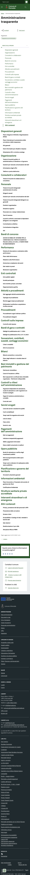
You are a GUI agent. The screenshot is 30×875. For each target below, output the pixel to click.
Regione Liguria (5, 2)
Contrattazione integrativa (10, 227)
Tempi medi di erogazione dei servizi (13, 415)
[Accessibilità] (4, 870)
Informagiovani (5, 819)
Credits (10, 865)
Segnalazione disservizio (7, 841)
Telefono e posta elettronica (11, 171)
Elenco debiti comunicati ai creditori (13, 445)
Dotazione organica (8, 209)
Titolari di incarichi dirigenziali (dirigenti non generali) (16, 201)
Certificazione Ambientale (10, 487)
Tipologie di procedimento (10, 298)
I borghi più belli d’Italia (7, 755)
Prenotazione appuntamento (9, 843)
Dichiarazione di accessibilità (8, 835)
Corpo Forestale (5, 795)
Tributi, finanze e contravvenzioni (10, 661)
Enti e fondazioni (5, 620)
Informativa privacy (6, 830)
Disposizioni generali (11, 131)
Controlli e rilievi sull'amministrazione (11, 383)
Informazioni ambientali (13, 478)
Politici (3, 628)
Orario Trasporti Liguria (7, 800)
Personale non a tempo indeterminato (14, 212)
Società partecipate (8, 280)
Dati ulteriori (6, 523)
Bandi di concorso (9, 234)
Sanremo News (5, 814)
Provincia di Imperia (6, 790)
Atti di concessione (8, 348)
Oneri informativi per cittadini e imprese (14, 149)
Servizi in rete (7, 425)
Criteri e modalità (8, 344)
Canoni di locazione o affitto (11, 373)
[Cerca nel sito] (25, 7)
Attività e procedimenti (12, 290)
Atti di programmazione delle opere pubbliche (13, 459)
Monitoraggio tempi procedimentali (13, 301)
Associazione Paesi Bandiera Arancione (11, 752)
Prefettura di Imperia (6, 824)
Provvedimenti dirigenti (10, 317)
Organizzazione (8, 155)
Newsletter (4, 856)
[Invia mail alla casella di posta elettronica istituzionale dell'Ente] (10, 705)
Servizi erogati (8, 405)
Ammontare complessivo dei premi (13, 263)
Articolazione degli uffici (10, 168)
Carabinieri (4, 750)
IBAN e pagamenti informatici (11, 442)
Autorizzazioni (5, 648)
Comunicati (4, 676)
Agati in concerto (5, 760)
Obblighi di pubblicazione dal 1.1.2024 (14, 331)
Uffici (2, 631)
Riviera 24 (4, 816)
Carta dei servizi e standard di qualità (14, 409)
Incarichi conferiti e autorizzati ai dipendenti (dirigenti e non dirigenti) (16, 220)
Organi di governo (6, 623)
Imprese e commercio (7, 659)
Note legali (4, 832)
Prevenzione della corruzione (11, 511)
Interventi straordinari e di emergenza (14, 498)
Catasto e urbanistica (7, 651)
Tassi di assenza (7, 215)
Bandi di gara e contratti (13, 327)
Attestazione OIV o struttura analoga (13, 152)
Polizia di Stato (5, 792)
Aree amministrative (6, 615)
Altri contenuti (8, 504)
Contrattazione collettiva (10, 224)
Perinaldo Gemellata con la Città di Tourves (13, 822)
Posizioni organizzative (9, 205)
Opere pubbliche (9, 448)
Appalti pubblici (5, 645)
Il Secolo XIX (4, 808)
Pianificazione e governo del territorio (15, 469)
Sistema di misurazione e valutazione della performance (15, 252)
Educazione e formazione (8, 653)
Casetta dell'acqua (6, 782)
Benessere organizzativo (10, 270)
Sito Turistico (4, 742)
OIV (4, 231)
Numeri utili (4, 713)
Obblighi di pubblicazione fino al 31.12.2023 (16, 335)
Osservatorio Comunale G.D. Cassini (11, 747)
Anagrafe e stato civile (7, 643)
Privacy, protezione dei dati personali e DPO (15, 508)
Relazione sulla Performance (11, 260)
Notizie (3, 673)
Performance (7, 247)
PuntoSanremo (5, 811)
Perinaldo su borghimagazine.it (9, 779)
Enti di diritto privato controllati (12, 284)
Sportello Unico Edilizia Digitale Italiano (11, 771)
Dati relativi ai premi (9, 266)
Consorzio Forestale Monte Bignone (11, 766)
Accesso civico (7, 514)
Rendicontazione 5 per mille (11, 526)
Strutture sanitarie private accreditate (14, 492)
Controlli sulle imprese (12, 320)
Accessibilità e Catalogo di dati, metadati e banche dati (15, 519)
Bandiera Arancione (6, 744)
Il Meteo (3, 806)
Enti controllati (8, 273)
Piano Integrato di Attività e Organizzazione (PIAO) (15, 136)
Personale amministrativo (8, 625)
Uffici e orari (4, 711)
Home (2, 13)
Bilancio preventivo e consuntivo (12, 355)
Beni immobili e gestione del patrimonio (15, 365)
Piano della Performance (10, 256)
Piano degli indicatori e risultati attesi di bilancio (14, 359)
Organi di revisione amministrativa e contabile (13, 397)
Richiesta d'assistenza (7, 845)
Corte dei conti (7, 401)
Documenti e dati (5, 617)
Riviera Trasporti (5, 798)
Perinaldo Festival (6, 758)
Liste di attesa (7, 419)
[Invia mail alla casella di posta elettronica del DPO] (10, 723)
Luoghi (3, 685)
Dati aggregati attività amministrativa (14, 294)
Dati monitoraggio (6, 863)
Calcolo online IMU (6, 768)
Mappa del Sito (22, 865)
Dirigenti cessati (7, 193)
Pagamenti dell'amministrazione (11, 430)
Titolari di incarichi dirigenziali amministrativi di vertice (11, 189)
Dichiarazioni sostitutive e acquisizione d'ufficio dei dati (14, 305)
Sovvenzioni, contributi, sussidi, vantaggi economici (14, 339)
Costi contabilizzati (8, 412)
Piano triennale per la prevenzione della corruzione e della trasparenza (14, 141)
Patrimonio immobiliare (10, 370)
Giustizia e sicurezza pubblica (9, 656)
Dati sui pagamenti (8, 435)
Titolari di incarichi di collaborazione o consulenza (14, 180)
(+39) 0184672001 (11, 703)
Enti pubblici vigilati (8, 277)
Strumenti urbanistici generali (11, 475)
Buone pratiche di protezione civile (10, 827)
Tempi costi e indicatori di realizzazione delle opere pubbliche (16, 464)
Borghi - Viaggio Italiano (7, 776)
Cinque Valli (4, 803)
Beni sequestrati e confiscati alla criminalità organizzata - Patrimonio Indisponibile (15, 378)
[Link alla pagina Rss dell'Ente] (2, 854)
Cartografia (4, 774)
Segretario (4, 633)
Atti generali (6, 145)
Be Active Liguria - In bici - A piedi (10, 784)
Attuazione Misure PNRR (10, 530)
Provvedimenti (8, 310)
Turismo (3, 664)
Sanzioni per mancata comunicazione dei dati (16, 165)
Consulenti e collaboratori (13, 175)
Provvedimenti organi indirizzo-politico (14, 313)
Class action (6, 422)
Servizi (19, 863)
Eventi (3, 688)
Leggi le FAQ (4, 839)
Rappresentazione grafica (10, 287)
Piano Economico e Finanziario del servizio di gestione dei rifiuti (16, 483)
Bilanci (4, 351)
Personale (6, 184)
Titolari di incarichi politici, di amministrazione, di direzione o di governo (15, 160)
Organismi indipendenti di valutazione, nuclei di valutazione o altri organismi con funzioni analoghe (15, 391)
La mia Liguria (5, 763)
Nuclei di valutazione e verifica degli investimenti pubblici (13, 453)
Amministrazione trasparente (9, 837)
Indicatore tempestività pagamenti (13, 438)
